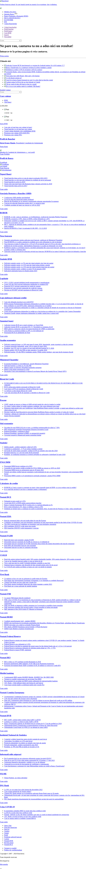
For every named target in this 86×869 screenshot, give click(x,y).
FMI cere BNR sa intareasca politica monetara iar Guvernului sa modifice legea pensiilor (33, 605)
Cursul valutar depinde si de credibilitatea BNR (19, 131)
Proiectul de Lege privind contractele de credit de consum (23, 288)
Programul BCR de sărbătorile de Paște (17, 333)
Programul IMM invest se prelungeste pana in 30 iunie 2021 (24, 470)
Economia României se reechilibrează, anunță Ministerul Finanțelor (26, 364)
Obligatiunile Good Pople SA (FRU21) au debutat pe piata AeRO (26, 727)
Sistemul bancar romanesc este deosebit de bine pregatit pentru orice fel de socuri (31, 565)
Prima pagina (4, 56)
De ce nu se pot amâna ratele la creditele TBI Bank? (23, 86)
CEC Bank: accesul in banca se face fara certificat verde (22, 816)
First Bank (4, 574)
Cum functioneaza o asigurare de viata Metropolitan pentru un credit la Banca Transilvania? (34, 766)
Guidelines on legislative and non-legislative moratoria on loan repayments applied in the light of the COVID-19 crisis (43, 522)
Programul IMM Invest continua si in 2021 (18, 466)
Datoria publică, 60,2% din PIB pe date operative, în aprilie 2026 (25, 350)
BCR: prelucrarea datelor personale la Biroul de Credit (22, 387)
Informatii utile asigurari (10, 754)
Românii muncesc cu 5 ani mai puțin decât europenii (21, 452)
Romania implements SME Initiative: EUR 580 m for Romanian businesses (29, 664)
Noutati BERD (6, 617)
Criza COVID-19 (7, 807)
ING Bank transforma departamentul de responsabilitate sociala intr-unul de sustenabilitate (34, 799)
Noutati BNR (8, 841)
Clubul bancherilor (10, 27)
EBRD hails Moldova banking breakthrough (19, 629)
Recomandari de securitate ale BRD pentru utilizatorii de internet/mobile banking (31, 681)
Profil (6, 835)
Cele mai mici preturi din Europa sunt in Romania (20, 698)
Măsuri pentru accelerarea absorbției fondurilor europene (23, 367)
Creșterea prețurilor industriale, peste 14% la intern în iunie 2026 (26, 346)
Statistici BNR (6, 259)
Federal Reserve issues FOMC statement (17, 650)
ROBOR (3, 213)
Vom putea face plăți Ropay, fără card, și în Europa (23, 76)
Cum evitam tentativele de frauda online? (17, 791)
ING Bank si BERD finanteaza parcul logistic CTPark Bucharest (25, 627)
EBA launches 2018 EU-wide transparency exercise (21, 528)
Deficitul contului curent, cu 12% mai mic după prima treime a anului (27, 265)
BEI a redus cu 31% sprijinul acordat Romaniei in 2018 (22, 662)
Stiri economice (6, 423)
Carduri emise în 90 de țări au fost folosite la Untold (23, 82)
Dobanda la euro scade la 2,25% (15, 501)
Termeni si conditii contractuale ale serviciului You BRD (22, 679)
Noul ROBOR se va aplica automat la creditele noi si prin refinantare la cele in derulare (33, 242)
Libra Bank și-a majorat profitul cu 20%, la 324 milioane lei (24, 331)
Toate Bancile (4, 168)
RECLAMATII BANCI (12, 18)
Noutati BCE (5, 497)
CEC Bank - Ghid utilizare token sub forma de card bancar (23, 683)
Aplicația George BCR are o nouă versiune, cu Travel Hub (23, 325)
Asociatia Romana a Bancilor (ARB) (15, 193)
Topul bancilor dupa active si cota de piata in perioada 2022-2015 (25, 178)
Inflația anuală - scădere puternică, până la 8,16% (20, 447)
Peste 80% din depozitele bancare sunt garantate (20, 545)
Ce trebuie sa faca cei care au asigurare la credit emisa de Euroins (25, 578)
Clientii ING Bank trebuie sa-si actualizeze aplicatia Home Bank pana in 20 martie (31, 793)
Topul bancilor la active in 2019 (14, 182)
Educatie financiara (10, 827)
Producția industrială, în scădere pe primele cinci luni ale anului (25, 743)
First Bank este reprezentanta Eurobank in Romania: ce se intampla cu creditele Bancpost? (34, 580)
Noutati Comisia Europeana (12, 692)
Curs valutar (5, 96)
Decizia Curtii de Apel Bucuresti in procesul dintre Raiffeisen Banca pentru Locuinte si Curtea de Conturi (39, 412)
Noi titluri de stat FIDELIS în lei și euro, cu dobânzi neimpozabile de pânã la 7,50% (32, 427)
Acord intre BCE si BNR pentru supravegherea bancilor (22, 503)
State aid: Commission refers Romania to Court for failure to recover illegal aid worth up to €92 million (38, 700)
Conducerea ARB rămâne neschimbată (17, 197)
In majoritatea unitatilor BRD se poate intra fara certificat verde (25, 811)
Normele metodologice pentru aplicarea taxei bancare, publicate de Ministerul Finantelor (33, 240)
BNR (6, 100)
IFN (5, 22)
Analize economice (8, 340)
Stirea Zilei (7, 825)
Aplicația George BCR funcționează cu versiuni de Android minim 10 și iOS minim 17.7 (35, 65)
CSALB (3, 555)
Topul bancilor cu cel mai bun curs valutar (18, 129)
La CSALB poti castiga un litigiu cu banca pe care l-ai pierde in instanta (28, 567)
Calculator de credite (9, 483)
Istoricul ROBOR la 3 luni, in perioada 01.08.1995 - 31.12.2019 (25, 228)
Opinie (6, 833)
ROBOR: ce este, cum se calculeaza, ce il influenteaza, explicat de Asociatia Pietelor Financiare (35, 217)
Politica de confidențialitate (13, 850)
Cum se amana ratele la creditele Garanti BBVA (20, 818)
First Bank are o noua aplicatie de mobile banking (20, 586)
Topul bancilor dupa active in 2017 (15, 186)
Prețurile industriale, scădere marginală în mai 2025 (21, 745)
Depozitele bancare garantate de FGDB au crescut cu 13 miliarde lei (26, 542)
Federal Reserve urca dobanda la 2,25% (17, 644)
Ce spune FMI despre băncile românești (17, 598)
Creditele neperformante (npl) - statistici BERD (19, 621)
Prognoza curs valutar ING (13, 135)
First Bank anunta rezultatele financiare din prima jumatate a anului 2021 (28, 584)
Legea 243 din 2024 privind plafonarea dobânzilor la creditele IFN (26, 284)
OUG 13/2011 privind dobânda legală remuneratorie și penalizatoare (26, 282)
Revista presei (8, 843)
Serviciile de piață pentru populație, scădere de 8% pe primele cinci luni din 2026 (31, 451)
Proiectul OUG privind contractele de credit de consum (22, 286)
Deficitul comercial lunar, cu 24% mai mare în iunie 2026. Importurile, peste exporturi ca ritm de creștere (38, 344)
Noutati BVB (5, 716)
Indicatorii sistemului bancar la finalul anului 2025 (20, 271)
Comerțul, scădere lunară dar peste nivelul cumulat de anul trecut (25, 739)
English (2, 90)
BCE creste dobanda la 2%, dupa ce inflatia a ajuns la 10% (23, 507)
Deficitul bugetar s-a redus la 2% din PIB (17, 366)
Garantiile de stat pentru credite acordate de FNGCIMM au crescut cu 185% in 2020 (32, 468)
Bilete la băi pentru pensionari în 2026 (16, 369)
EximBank (3, 164)
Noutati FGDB (6, 536)
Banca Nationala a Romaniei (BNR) (16, 16)
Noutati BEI (5, 657)
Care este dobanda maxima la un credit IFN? (19, 302)
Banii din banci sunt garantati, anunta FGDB (19, 540)
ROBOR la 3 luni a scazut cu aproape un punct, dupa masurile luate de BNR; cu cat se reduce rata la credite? (40, 487)
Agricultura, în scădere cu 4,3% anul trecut (18, 741)
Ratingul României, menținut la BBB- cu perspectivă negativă (24, 433)
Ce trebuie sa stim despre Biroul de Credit (18, 391)
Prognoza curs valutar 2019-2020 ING (17, 133)
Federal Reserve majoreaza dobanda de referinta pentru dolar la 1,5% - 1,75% (29, 648)
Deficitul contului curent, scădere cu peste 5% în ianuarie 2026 (25, 269)
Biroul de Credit (7, 379)
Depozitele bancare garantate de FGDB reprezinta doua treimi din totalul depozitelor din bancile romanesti (39, 544)
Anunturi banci (6, 321)
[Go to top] (1, 868)
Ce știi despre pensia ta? (14, 78)
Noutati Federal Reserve (10, 636)
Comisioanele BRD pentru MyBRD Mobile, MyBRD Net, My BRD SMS (29, 677)
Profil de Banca (6, 158)
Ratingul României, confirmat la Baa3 (16, 431)
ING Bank (4, 785)
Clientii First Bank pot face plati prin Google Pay (20, 582)
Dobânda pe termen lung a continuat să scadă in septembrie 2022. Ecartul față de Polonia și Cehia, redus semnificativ (42, 509)
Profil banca (8, 31)
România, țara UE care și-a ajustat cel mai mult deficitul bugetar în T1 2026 (29, 348)
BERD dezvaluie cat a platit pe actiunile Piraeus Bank (22, 625)
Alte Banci (7, 102)
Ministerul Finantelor (9, 360)
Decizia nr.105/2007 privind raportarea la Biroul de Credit (23, 290)
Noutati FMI (5, 594)
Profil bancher (9, 29)
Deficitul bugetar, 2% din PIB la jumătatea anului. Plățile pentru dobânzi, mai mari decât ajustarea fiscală (38, 352)
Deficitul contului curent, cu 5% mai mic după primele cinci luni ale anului (28, 263)
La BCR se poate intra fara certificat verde (18, 813)
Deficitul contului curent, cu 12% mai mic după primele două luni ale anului (29, 267)
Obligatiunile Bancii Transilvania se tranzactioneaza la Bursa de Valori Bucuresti (30, 725)
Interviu (6, 829)
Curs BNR (7, 33)
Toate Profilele (5, 154)
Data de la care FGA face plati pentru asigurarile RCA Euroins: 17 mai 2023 (29, 760)
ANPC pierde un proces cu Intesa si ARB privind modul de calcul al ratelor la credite (32, 404)
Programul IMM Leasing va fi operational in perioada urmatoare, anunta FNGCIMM (32, 476)
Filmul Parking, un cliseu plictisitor (15, 778)
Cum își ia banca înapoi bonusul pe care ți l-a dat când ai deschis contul (29, 80)
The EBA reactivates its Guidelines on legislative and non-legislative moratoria (30, 524)
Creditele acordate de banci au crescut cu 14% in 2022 (22, 205)
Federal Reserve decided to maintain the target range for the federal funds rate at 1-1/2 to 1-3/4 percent (38, 646)
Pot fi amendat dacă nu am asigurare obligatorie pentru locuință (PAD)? (27, 758)
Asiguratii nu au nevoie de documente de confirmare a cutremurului (26, 764)
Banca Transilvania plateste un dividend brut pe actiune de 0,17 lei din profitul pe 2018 (33, 723)
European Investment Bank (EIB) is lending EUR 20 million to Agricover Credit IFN (32, 665)
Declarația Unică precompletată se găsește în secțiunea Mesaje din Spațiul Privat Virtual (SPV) (35, 371)
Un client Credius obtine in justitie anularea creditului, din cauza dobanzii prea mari (31, 406)
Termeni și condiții (10, 848)
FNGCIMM (5, 462)
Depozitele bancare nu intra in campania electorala (20, 547)
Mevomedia (4, 864)
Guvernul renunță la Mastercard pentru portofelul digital (22, 435)
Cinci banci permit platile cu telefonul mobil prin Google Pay (24, 685)
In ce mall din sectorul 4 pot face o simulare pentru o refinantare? (25, 489)
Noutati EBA (5, 516)
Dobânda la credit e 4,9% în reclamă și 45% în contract (24, 70)
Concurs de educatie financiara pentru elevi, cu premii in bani (24, 203)
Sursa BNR (4, 124)
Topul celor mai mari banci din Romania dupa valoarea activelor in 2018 (28, 184)
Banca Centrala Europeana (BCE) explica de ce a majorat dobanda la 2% (28, 505)
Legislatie (4, 278)
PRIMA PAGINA (10, 12)
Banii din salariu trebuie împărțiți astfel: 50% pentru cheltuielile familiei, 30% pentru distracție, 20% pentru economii (42, 559)
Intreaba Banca (9, 14)
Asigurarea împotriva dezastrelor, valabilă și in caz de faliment (24, 762)
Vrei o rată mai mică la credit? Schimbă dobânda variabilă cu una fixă (27, 563)
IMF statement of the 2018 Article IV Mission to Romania (23, 609)
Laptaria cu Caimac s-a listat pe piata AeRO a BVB (21, 722)
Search (6, 35)
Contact (8, 90)
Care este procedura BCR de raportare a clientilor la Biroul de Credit (27, 393)
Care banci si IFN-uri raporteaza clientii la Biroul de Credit (23, 389)
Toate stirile (4, 189)
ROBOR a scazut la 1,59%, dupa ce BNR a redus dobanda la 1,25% (27, 219)
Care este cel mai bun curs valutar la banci (18, 127)
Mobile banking (7, 673)
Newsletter (7, 37)
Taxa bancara (6, 236)
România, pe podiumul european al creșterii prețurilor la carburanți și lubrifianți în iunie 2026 (34, 454)
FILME (3, 774)
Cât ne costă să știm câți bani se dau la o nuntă (21, 84)
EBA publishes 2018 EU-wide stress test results (20, 526)
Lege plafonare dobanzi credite (13, 298)
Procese (3, 400)
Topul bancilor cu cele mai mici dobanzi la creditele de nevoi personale (27, 180)
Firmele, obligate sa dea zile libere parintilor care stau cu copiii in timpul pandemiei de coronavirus (36, 815)
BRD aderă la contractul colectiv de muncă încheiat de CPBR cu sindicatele (29, 329)
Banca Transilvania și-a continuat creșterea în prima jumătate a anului (28, 67)
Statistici (3, 443)
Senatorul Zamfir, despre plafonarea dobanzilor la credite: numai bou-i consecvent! (31, 313)
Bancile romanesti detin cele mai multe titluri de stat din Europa (25, 520)
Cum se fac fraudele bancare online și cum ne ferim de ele (23, 561)
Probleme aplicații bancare (13, 837)
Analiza (6, 831)
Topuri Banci (5, 174)
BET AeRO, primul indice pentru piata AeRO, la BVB (22, 720)
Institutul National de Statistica (13, 735)
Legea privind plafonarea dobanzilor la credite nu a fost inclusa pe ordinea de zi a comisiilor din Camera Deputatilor (42, 311)
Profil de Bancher (7, 139)
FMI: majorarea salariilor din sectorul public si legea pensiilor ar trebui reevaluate (31, 607)
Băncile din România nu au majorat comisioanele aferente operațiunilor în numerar (31, 201)
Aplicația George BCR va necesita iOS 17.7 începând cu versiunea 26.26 (28, 327)
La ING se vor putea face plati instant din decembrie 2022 (23, 789)
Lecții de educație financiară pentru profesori (19, 199)
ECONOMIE (8, 20)
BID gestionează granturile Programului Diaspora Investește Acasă (26, 429)
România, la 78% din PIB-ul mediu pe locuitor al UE (21, 747)
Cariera (6, 839)
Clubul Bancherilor (10, 24)
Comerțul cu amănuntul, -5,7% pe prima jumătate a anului (23, 449)
